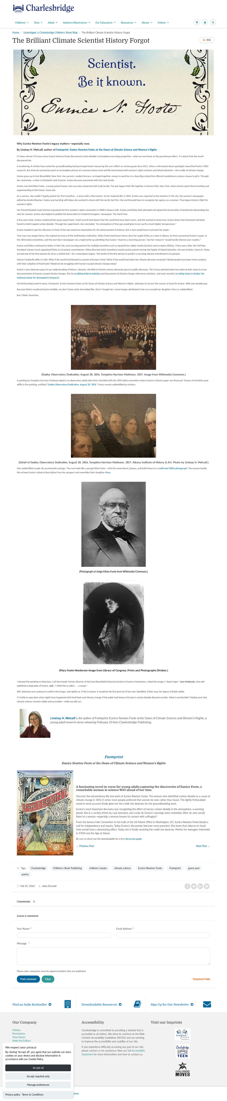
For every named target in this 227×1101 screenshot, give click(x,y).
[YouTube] (166, 79)
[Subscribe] (163, 68)
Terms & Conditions (32, 1094)
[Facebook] (139, 79)
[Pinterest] (148, 79)
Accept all (38, 1067)
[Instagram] (157, 79)
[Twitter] (131, 79)
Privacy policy (12, 1094)
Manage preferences (38, 1084)
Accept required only (38, 1076)
